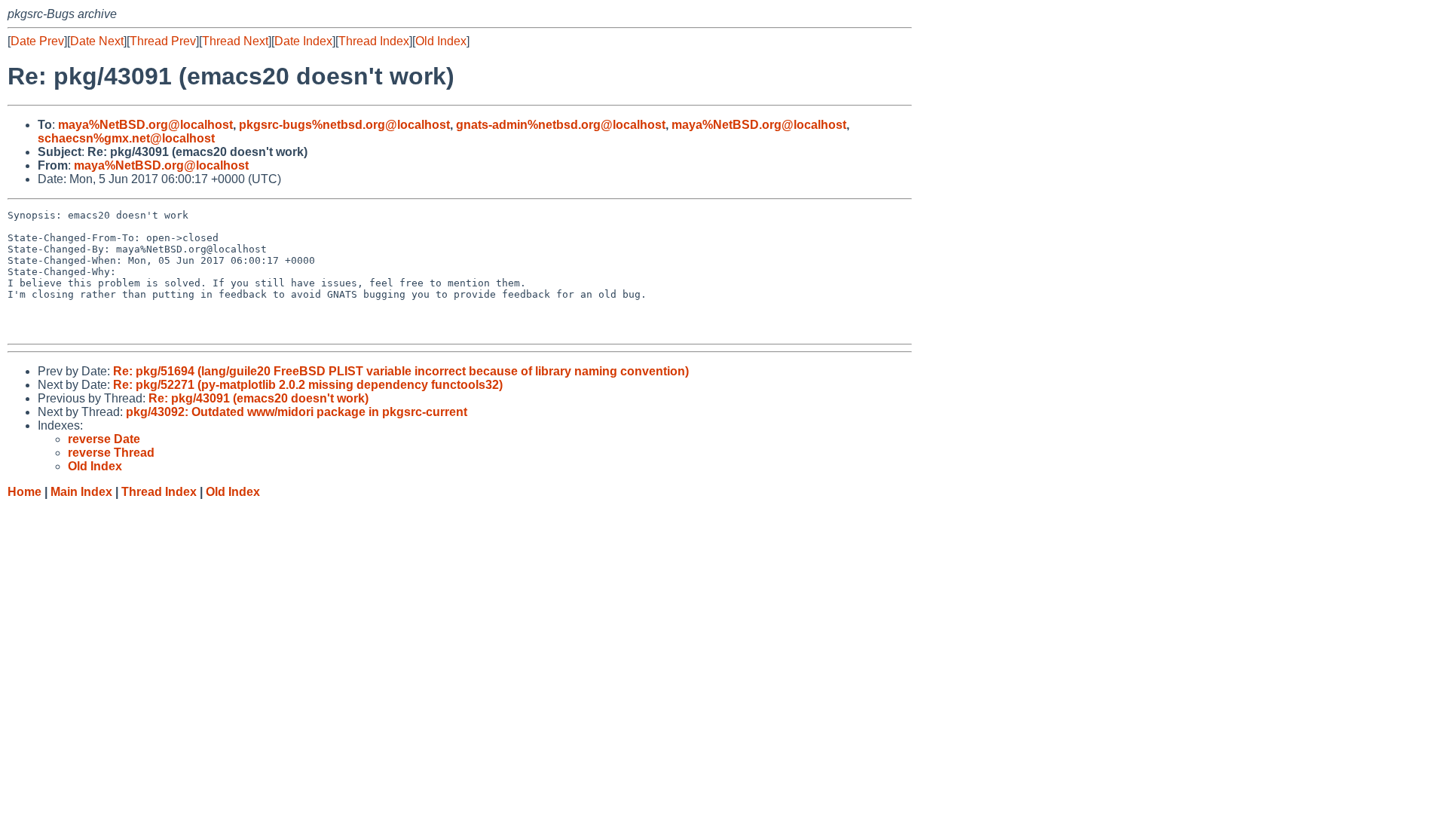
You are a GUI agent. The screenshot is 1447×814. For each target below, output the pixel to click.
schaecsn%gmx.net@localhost (126, 138)
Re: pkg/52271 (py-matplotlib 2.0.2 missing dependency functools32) (308, 384)
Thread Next (235, 41)
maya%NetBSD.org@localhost (145, 124)
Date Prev (37, 41)
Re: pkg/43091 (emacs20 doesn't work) (258, 398)
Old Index (441, 41)
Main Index (81, 491)
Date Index (303, 41)
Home (24, 491)
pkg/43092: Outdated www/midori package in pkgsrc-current (296, 411)
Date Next (97, 41)
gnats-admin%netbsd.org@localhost (560, 124)
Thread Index (373, 41)
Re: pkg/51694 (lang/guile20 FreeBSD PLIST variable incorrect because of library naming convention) (401, 371)
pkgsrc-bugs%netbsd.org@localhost (344, 124)
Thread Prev (163, 41)
